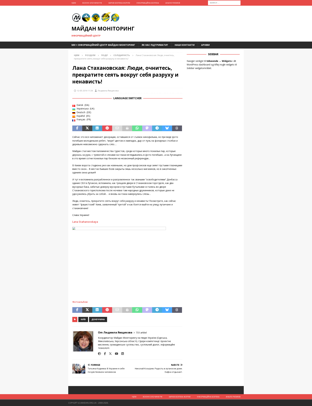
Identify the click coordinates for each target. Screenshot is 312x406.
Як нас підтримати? (155, 44)
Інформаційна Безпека (147, 3)
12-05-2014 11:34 (85, 90)
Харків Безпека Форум (119, 3)
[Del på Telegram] (157, 128)
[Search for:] (224, 2)
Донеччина (98, 319)
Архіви (205, 44)
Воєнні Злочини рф (92, 3)
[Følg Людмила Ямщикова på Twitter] (109, 353)
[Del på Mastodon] (147, 128)
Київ (83, 319)
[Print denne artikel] (127, 128)
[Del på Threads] (177, 128)
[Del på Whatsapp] (137, 128)
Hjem (74, 3)
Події (104, 55)
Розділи (90, 55)
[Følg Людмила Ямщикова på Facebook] (104, 353)
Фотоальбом (80, 301)
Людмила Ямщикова (108, 90)
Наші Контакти (185, 44)
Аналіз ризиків (172, 3)
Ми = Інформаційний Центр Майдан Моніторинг (103, 44)
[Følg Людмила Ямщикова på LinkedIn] (121, 353)
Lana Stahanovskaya (85, 222)
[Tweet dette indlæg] (87, 128)
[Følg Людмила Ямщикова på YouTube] (115, 353)
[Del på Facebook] (77, 128)
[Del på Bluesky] (167, 128)
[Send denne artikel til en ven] (117, 128)
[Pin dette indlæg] (107, 128)
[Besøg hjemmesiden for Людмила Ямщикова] (99, 353)
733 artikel (141, 332)
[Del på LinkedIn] (97, 128)
